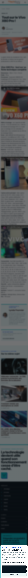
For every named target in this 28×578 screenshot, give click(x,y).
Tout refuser (14, 567)
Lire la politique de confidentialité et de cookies (13, 562)
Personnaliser (14, 574)
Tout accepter (14, 570)
